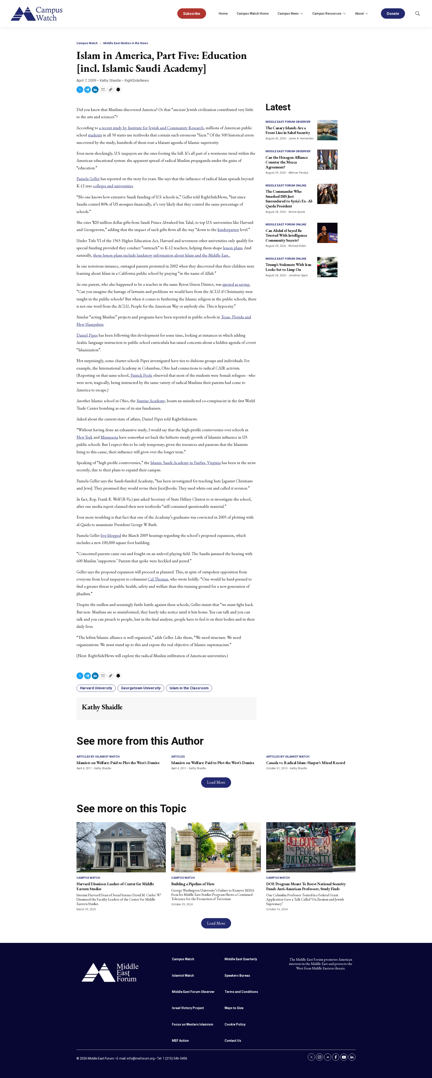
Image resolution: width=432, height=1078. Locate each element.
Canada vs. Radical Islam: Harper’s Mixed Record (305, 762)
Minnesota (109, 437)
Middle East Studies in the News (125, 43)
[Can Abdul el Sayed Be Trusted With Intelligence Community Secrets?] (327, 233)
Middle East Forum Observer (288, 121)
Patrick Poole (141, 375)
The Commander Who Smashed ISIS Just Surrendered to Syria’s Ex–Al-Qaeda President (289, 199)
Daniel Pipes (87, 335)
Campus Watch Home (253, 13)
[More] (301, 13)
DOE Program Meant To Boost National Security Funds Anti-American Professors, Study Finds (306, 886)
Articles (178, 756)
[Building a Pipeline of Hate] (216, 847)
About (359, 13)
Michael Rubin (297, 245)
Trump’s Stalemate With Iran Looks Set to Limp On (288, 267)
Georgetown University (141, 688)
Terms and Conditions (241, 992)
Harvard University (96, 688)
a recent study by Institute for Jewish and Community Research (151, 127)
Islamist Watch (183, 975)
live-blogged (111, 535)
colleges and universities (113, 185)
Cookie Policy (235, 1024)
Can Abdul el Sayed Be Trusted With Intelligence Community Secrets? (286, 235)
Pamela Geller (88, 178)
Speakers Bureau (237, 975)
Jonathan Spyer (298, 275)
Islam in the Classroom (189, 688)
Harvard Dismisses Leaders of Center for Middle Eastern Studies (115, 886)
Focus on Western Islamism (192, 1024)
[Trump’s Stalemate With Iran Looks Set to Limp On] (327, 267)
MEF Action (180, 1040)
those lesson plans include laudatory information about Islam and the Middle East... (161, 255)
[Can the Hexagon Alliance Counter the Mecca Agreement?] (327, 160)
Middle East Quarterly (241, 959)
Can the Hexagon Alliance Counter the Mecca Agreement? (287, 162)
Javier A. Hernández (301, 138)
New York (84, 437)
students (95, 135)
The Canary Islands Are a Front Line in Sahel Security (288, 130)
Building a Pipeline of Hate (192, 883)
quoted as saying (235, 284)
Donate (393, 13)
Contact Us (233, 1040)
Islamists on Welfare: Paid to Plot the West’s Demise (117, 762)
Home (223, 13)
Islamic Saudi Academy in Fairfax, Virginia (185, 462)
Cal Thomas (158, 579)
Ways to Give (234, 1008)
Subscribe (191, 13)
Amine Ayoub (296, 211)
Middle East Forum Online (286, 185)
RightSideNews (136, 80)
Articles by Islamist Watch (98, 756)
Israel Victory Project (188, 1008)
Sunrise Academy (151, 400)
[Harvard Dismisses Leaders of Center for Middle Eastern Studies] (121, 847)
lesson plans (233, 247)
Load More (216, 782)
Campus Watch (87, 43)
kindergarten (228, 229)
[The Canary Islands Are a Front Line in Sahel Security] (327, 130)
